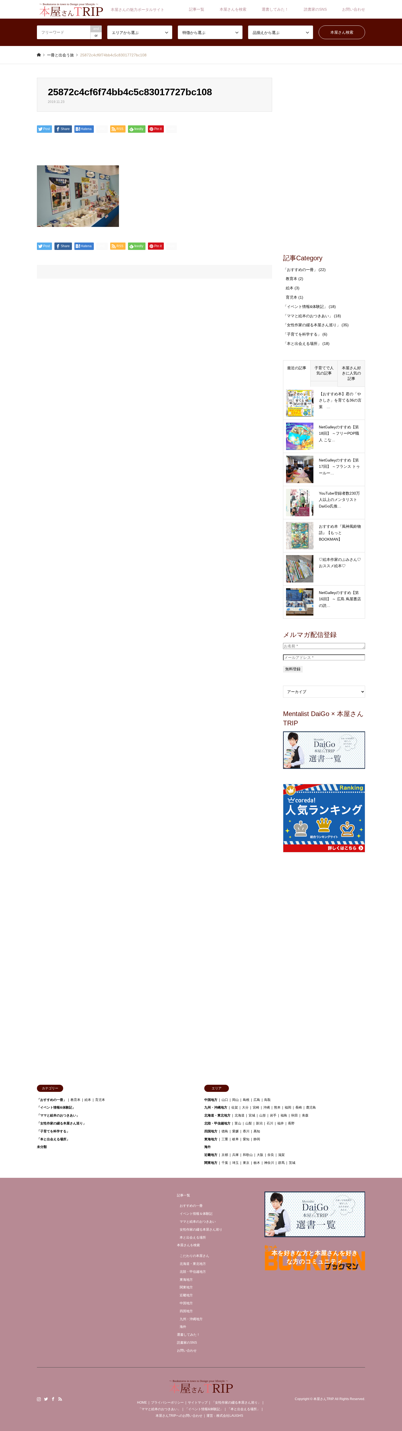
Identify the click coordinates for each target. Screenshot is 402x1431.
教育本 (291, 278)
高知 (257, 1131)
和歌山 (248, 1155)
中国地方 (210, 1100)
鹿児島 (311, 1107)
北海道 (239, 1115)
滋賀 (281, 1155)
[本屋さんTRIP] (201, 1390)
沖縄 (266, 1107)
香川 (246, 1131)
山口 (225, 1100)
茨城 (292, 1163)
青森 (305, 1115)
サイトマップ (198, 1402)
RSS (60, 1399)
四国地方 (210, 1131)
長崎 (298, 1107)
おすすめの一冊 (191, 1206)
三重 (225, 1139)
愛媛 (235, 1131)
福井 (280, 1123)
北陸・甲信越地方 (217, 1123)
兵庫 (235, 1155)
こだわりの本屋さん (194, 1256)
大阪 (260, 1155)
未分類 (42, 1147)
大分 (245, 1107)
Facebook (53, 1399)
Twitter (46, 1399)
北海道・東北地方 (217, 1115)
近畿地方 (210, 1155)
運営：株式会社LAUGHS (224, 1416)
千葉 (225, 1163)
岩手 (273, 1115)
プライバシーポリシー (167, 1402)
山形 (262, 1115)
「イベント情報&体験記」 (305, 306)
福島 (284, 1115)
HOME (142, 1402)
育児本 (291, 297)
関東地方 (210, 1163)
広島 (257, 1100)
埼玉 (235, 1163)
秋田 (294, 1115)
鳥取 (267, 1100)
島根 (246, 1100)
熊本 (277, 1107)
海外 (207, 1147)
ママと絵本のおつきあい (198, 1222)
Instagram (39, 1399)
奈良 (270, 1155)
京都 (225, 1155)
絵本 (289, 288)
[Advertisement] (324, 160)
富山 (238, 1123)
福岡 (288, 1107)
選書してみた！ (275, 9)
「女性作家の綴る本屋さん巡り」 (311, 325)
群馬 (281, 1163)
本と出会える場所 (193, 1237)
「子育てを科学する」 (302, 334)
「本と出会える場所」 (302, 343)
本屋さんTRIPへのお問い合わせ (179, 1416)
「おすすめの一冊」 (300, 269)
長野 (291, 1123)
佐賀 (234, 1107)
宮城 (252, 1115)
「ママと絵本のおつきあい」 (308, 316)
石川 (270, 1123)
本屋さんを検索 (233, 9)
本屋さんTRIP (323, 1399)
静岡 (257, 1139)
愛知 (246, 1139)
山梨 (248, 1123)
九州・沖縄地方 (215, 1107)
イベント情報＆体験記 (196, 1214)
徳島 (225, 1131)
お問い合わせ (353, 9)
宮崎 (256, 1107)
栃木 (257, 1163)
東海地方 (210, 1139)
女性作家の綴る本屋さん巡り (201, 1229)
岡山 (235, 1100)
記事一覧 (196, 9)
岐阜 (235, 1139)
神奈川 (269, 1163)
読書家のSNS (315, 9)
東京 (246, 1163)
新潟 (259, 1123)
